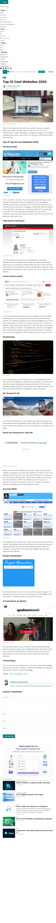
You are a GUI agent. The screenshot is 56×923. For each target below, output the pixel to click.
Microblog (4, 6)
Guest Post (4, 66)
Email (4, 721)
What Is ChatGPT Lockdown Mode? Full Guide (33, 783)
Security (3, 20)
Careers (3, 64)
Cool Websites (18, 674)
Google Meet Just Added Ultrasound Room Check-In (34, 831)
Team (2, 59)
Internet (3, 17)
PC (1, 34)
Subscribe (41, 72)
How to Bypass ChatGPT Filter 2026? (29, 794)
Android (3, 27)
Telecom (4, 52)
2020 (11, 674)
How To (2, 45)
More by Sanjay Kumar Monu (44, 686)
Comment (6, 697)
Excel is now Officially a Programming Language (34, 819)
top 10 (25, 674)
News (3, 10)
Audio (2, 31)
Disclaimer (4, 61)
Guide (3, 43)
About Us (3, 54)
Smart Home (4, 38)
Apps (2, 13)
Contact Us (4, 57)
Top (1, 47)
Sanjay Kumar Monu (14, 86)
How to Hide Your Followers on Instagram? (32, 806)
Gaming (3, 15)
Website (5, 728)
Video (2, 41)
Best (1, 50)
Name (5, 713)
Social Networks (6, 22)
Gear (2, 29)
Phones (2, 36)
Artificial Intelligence (7, 24)
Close (5, 2)
